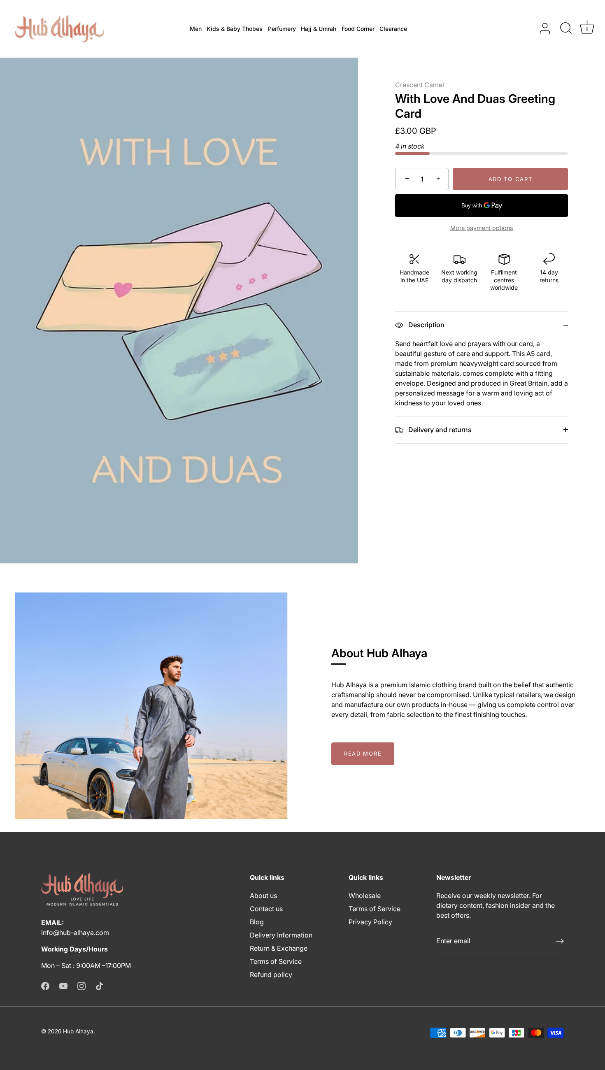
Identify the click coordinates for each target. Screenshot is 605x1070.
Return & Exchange (278, 948)
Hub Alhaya (78, 1031)
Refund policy (271, 974)
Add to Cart (511, 179)
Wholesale (365, 895)
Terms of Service (276, 961)
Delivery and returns (439, 430)
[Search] (566, 29)
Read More (363, 753)
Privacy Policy (370, 922)
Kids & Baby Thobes (235, 28)
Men (196, 28)
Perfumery (282, 28)
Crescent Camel (419, 85)
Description (425, 325)
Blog (257, 922)
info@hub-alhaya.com (75, 932)
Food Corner (358, 28)
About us (263, 895)
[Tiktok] (99, 985)
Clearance (393, 28)
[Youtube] (63, 985)
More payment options (481, 227)
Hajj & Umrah (318, 28)
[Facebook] (45, 985)
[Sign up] (560, 941)
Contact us (266, 909)
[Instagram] (81, 985)
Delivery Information (281, 935)
